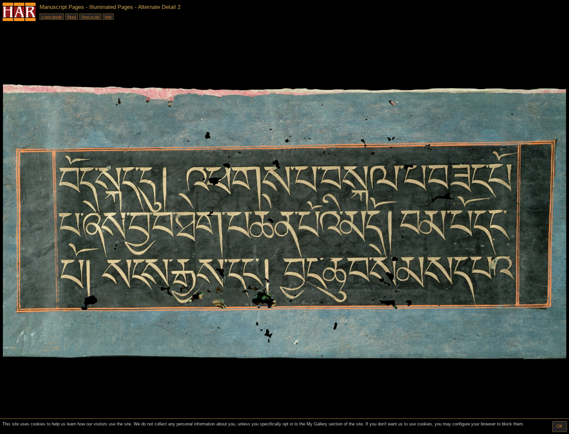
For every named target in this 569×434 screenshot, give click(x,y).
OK (559, 426)
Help (108, 16)
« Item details (51, 16)
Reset (71, 16)
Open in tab (90, 16)
